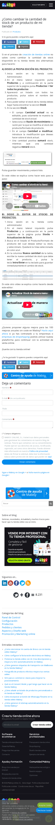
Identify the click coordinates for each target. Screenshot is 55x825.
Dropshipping (34, 746)
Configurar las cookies (24, 819)
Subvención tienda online (11, 778)
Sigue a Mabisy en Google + (14, 472)
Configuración (9, 620)
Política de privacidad (38, 451)
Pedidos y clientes (12, 627)
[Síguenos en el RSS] (28, 582)
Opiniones (33, 775)
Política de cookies (9, 786)
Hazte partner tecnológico (39, 767)
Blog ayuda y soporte (10, 774)
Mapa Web (39, 786)
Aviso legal (26, 783)
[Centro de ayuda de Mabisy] (27, 375)
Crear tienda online (42, 724)
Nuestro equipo (35, 771)
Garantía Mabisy (8, 746)
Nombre (6, 387)
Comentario (7, 419)
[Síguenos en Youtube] (10, 582)
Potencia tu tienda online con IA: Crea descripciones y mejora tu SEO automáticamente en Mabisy (27, 660)
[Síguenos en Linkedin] (4, 582)
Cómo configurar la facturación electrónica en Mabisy (27, 655)
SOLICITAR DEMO (38, 5)
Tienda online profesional (12, 742)
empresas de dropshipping (16, 336)
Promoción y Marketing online (18, 633)
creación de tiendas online (36, 54)
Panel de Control (11, 617)
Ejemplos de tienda (36, 754)
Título (4, 408)
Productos (17, 32)
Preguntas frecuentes (10, 750)
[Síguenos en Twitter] (22, 582)
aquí (50, 456)
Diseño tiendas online (37, 750)
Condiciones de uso (26, 786)
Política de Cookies (19, 812)
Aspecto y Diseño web (14, 630)
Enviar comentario (27, 461)
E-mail (13, 398)
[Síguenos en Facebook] (16, 582)
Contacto (6, 754)
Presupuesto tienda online (39, 742)
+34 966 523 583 (8, 790)
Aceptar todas (45, 805)
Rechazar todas (44, 810)
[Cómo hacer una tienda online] (7, 4)
